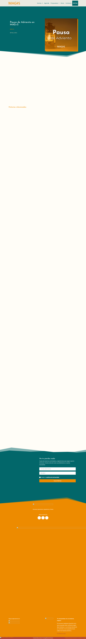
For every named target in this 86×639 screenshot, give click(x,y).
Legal (84, 638)
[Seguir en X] (46, 517)
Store (62, 3)
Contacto (68, 3)
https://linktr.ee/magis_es (31, 95)
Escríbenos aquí (61, 633)
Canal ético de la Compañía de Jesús (43, 638)
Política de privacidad (71, 638)
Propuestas (54, 3)
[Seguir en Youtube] (43, 517)
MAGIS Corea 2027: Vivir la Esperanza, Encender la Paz (30, 426)
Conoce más (21, 484)
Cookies (79, 638)
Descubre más (47, 441)
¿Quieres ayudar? (21, 464)
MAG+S (12, 29)
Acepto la (50, 477)
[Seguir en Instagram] (39, 517)
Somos (39, 3)
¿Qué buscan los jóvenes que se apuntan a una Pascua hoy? (31, 334)
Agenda (46, 3)
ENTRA (75, 3)
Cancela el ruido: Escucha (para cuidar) (24, 222)
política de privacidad (52, 477)
